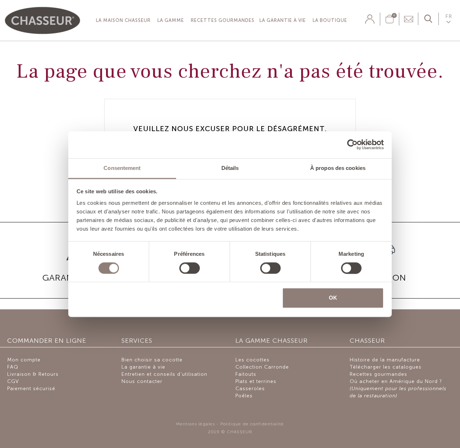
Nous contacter (141, 381)
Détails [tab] (230, 168)
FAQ (12, 367)
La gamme (170, 20)
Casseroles (250, 388)
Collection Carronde (262, 367)
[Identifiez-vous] (369, 19)
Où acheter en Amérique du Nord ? (398, 388)
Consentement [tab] (122, 168)
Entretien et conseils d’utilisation (164, 374)
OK (333, 298)
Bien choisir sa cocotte (152, 359)
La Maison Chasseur (123, 20)
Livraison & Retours (33, 374)
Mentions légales (195, 423)
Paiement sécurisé (31, 388)
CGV (13, 381)
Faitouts (245, 374)
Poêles (244, 395)
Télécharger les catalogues (386, 367)
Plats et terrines (255, 381)
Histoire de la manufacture (385, 359)
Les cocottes (252, 359)
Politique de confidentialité (252, 423)
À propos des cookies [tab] (337, 168)
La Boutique (330, 20)
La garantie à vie (282, 20)
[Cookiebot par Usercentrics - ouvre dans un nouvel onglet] (352, 144)
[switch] (189, 268)
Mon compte (24, 359)
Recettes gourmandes (222, 20)
